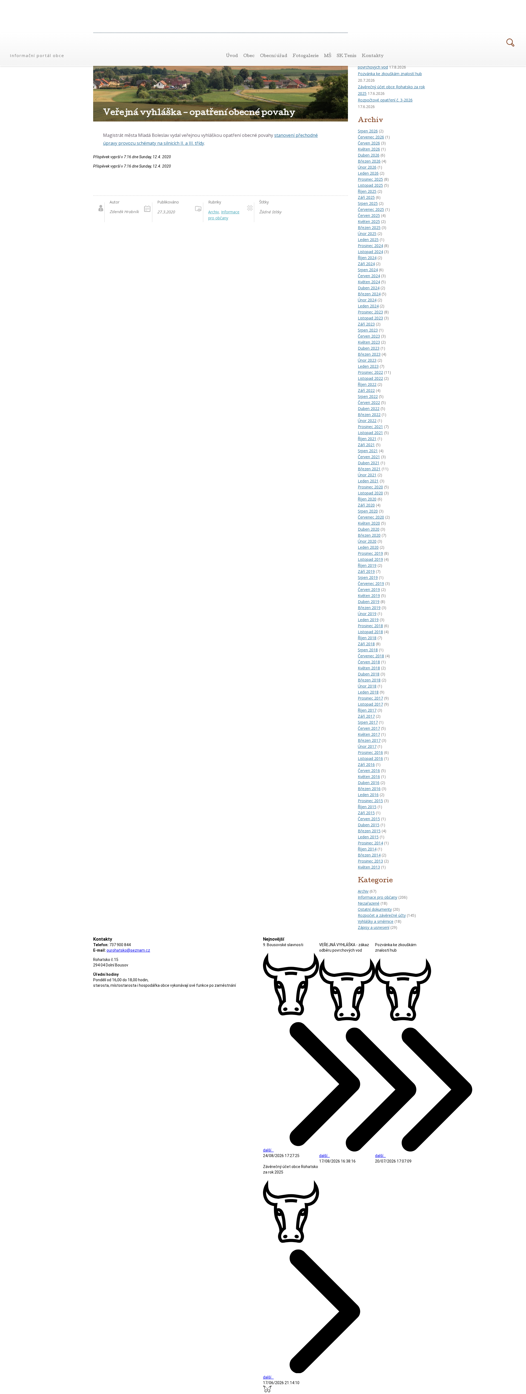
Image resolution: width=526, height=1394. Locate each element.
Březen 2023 (369, 354)
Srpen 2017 (368, 722)
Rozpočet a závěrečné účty (382, 915)
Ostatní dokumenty (375, 909)
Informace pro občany (377, 897)
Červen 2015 (369, 818)
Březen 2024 (369, 293)
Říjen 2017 (367, 710)
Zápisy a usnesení (373, 927)
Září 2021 (366, 444)
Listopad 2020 (370, 493)
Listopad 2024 (370, 251)
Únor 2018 (367, 686)
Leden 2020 (368, 547)
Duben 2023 (368, 348)
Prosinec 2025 (370, 179)
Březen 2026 (369, 161)
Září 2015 (366, 812)
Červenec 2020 (371, 517)
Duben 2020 (368, 529)
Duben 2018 (368, 674)
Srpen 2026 (368, 131)
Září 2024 (366, 263)
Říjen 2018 (367, 637)
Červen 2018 (369, 662)
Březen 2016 (369, 788)
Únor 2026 (367, 167)
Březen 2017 (369, 740)
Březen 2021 (369, 468)
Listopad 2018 (370, 631)
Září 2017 (366, 716)
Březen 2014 (369, 855)
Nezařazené (368, 903)
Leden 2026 (368, 173)
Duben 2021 (368, 462)
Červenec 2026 (371, 137)
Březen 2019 (369, 607)
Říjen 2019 (367, 565)
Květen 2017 (369, 734)
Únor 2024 (367, 299)
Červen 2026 (369, 143)
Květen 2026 (369, 149)
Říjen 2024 (367, 257)
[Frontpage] (38, 46)
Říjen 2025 (367, 191)
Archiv (363, 891)
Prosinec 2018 (370, 625)
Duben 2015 (368, 824)
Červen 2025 (369, 215)
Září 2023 (366, 324)
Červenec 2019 (371, 583)
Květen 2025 (369, 221)
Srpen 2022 (368, 396)
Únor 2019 (367, 613)
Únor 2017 (367, 746)
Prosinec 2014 (370, 843)
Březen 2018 (369, 680)
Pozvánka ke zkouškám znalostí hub (390, 73)
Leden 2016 (368, 794)
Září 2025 (366, 197)
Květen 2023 (369, 342)
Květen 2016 (369, 776)
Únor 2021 (367, 474)
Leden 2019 (368, 619)
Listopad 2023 (370, 318)
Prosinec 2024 (370, 245)
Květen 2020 (369, 523)
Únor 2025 (367, 233)
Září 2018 (366, 643)
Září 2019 (366, 571)
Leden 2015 (368, 836)
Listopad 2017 (370, 704)
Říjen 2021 (367, 438)
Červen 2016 (369, 770)
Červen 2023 (369, 336)
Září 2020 (366, 505)
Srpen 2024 (368, 269)
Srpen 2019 (368, 577)
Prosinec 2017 (370, 698)
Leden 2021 (368, 480)
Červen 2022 (369, 402)
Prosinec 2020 (370, 487)
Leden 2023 (368, 366)
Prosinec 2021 (370, 426)
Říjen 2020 (367, 499)
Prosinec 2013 (370, 861)
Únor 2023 (367, 360)
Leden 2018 (368, 692)
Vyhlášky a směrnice (375, 921)
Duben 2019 (368, 601)
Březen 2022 (369, 414)
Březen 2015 (369, 830)
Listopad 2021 (370, 432)
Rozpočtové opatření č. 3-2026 (385, 100)
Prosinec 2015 (370, 800)
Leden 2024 (368, 306)
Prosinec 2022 (370, 372)
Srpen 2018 (368, 649)
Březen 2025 (369, 227)
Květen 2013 (369, 867)
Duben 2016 (368, 782)
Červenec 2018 (371, 655)
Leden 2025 (368, 239)
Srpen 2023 (368, 330)
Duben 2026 (368, 155)
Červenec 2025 (371, 209)
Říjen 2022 (367, 384)
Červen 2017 (369, 728)
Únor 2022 (367, 420)
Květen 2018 (369, 668)
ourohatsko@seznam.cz (128, 950)
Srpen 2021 (368, 450)
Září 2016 (366, 764)
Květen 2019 (369, 595)
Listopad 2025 (370, 185)
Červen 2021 (369, 456)
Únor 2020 (367, 541)
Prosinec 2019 (370, 553)
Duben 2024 (368, 287)
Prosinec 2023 (370, 312)
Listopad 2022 (370, 378)
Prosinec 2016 (370, 752)
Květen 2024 (369, 281)
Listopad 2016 (370, 758)
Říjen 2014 (367, 849)
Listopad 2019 (370, 559)
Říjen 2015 (367, 806)
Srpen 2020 (368, 511)
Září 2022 (366, 390)
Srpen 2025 (368, 203)
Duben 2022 (368, 408)
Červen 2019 (369, 589)
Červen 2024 (369, 275)
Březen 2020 (369, 535)
